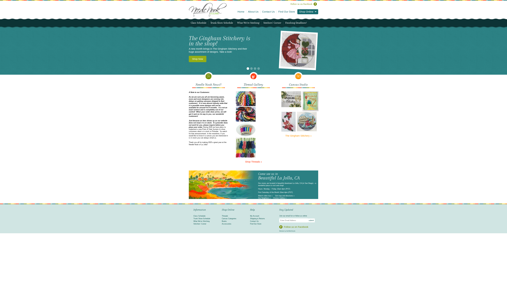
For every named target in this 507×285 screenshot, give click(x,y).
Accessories (226, 224)
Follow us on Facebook (301, 4)
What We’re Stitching (248, 22)
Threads (225, 216)
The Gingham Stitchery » (298, 135)
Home (241, 11)
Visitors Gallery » (279, 198)
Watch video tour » (265, 196)
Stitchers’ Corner (272, 22)
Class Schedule (198, 22)
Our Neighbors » (264, 198)
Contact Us (268, 11)
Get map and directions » (284, 196)
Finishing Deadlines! (296, 22)
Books (224, 221)
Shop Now (197, 41)
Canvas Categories (229, 219)
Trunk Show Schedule (221, 22)
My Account (254, 216)
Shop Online (306, 11)
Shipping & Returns (257, 219)
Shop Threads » (253, 161)
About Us (253, 11)
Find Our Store (286, 11)
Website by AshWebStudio (287, 231)
